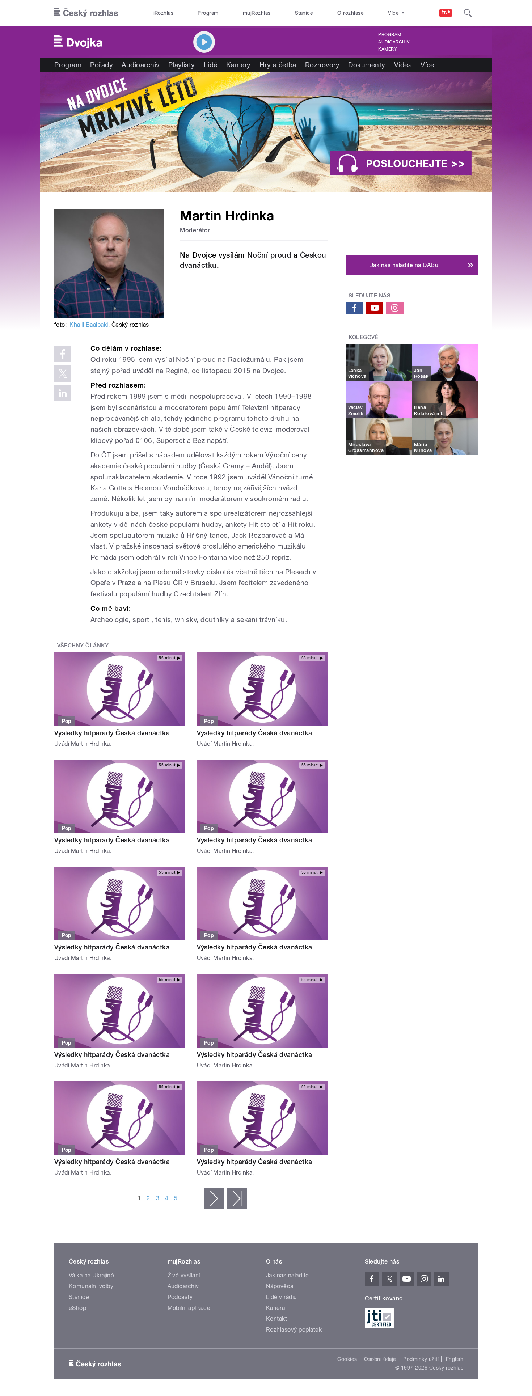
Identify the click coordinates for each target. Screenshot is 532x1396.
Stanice (304, 13)
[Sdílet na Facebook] (62, 354)
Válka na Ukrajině (91, 1275)
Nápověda (280, 1286)
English (454, 1359)
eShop (77, 1307)
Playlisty (181, 65)
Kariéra (275, 1307)
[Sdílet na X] (62, 373)
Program (208, 13)
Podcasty (180, 1297)
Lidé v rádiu (281, 1297)
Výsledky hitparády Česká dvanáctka (112, 733)
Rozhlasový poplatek (294, 1329)
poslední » (237, 1198)
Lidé (211, 65)
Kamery (387, 49)
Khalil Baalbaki (88, 324)
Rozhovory (322, 65)
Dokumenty (366, 65)
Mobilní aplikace (189, 1307)
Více (431, 65)
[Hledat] (468, 13)
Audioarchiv (393, 42)
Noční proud (269, 255)
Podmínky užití (421, 1359)
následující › (214, 1198)
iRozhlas (163, 13)
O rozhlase (350, 13)
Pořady (101, 65)
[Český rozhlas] (86, 13)
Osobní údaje (380, 1359)
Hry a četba (277, 65)
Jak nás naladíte (287, 1275)
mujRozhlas (257, 13)
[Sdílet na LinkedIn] (62, 393)
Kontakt (276, 1318)
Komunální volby (91, 1286)
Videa (403, 65)
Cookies (347, 1359)
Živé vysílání (184, 1275)
